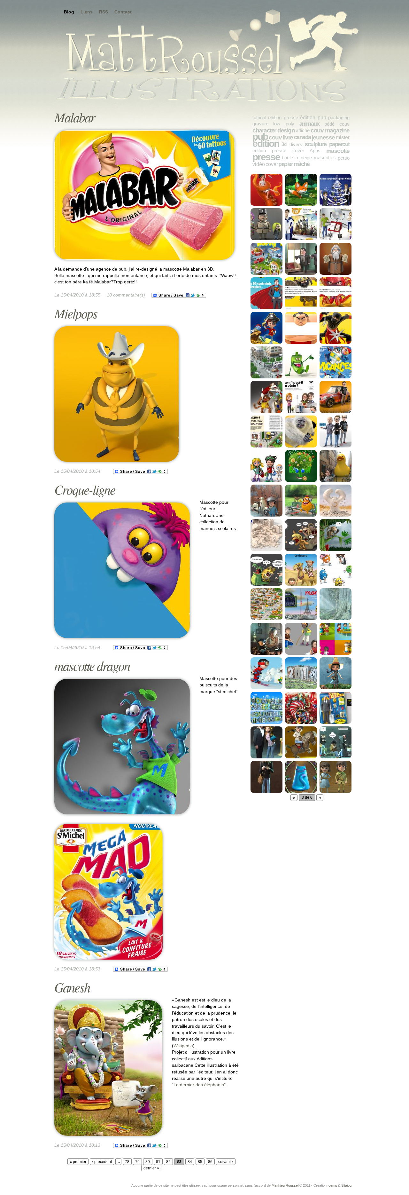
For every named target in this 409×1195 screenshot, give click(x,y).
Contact (123, 11)
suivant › (225, 1161)
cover (272, 164)
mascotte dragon (92, 665)
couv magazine (330, 130)
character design (273, 130)
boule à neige (297, 157)
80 (147, 1161)
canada (302, 137)
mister (343, 137)
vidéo (258, 164)
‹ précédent (102, 1161)
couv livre (281, 137)
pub (260, 136)
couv (344, 124)
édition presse (283, 117)
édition (265, 143)
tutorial (259, 117)
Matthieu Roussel (285, 1185)
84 (190, 1161)
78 (127, 1161)
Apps (315, 150)
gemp (332, 1185)
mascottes (325, 157)
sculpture (316, 144)
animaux (309, 124)
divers (295, 144)
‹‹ (294, 797)
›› (320, 797)
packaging (339, 117)
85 (200, 1161)
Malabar (74, 117)
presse (266, 157)
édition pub (313, 117)
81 (158, 1161)
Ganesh (72, 987)
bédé (329, 124)
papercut (339, 144)
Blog (69, 11)
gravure (260, 123)
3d (284, 144)
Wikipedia (183, 1045)
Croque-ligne (84, 489)
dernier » (151, 1168)
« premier (78, 1161)
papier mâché (293, 164)
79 (137, 1161)
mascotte (338, 150)
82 (168, 1161)
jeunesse (323, 137)
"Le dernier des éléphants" (199, 1084)
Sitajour (347, 1185)
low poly (283, 123)
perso (344, 158)
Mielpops (75, 313)
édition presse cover (278, 150)
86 (210, 1161)
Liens (87, 11)
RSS (103, 11)
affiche (303, 130)
